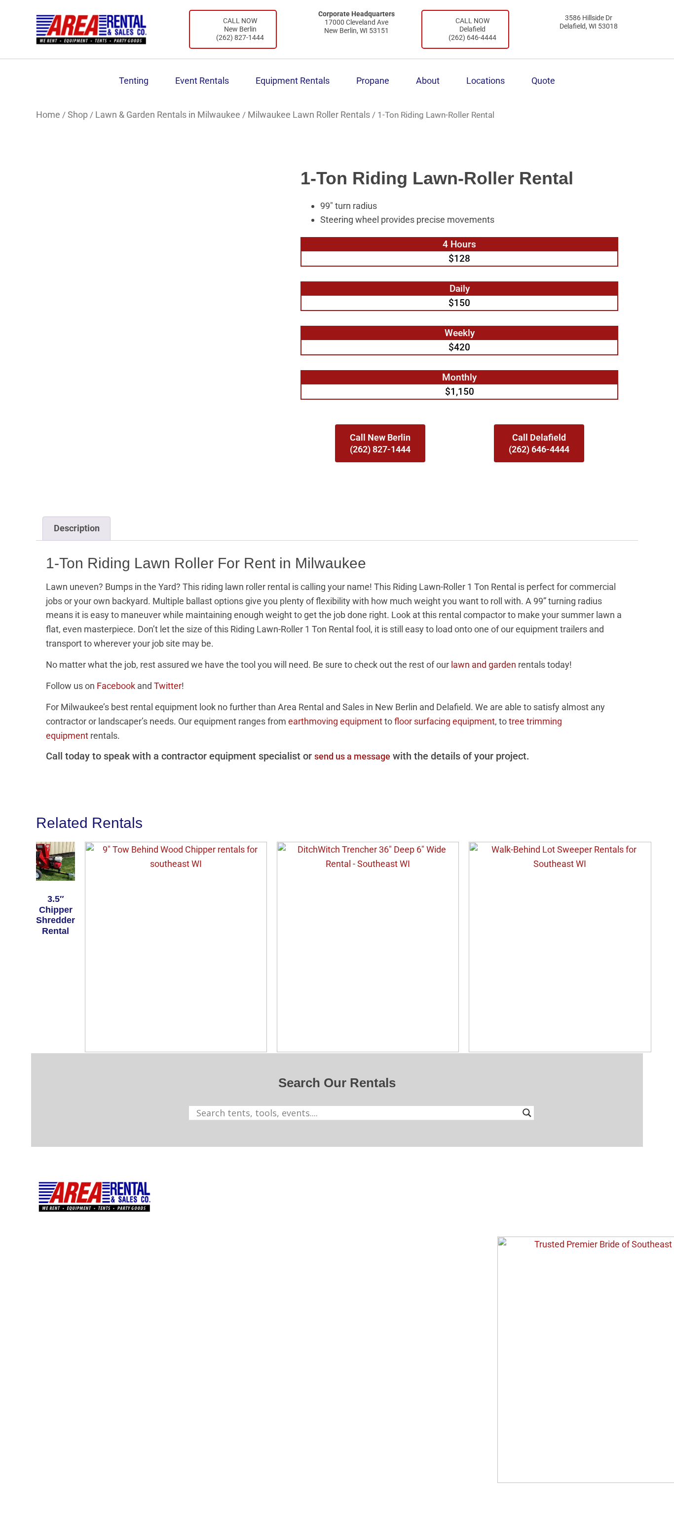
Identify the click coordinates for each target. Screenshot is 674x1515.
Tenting (134, 80)
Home (48, 114)
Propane (372, 80)
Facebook (116, 686)
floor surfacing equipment (443, 721)
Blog (377, 1230)
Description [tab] (77, 528)
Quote (543, 80)
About (428, 80)
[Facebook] (509, 1214)
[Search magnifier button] (527, 1113)
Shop (78, 114)
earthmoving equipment (334, 721)
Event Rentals (202, 80)
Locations (485, 80)
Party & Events (268, 1251)
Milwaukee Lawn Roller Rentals (309, 114)
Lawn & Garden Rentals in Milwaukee (167, 114)
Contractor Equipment (283, 1230)
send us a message (352, 756)
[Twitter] (567, 1214)
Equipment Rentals (293, 80)
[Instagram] (538, 1214)
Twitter (168, 686)
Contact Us (390, 1251)
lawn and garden (483, 664)
